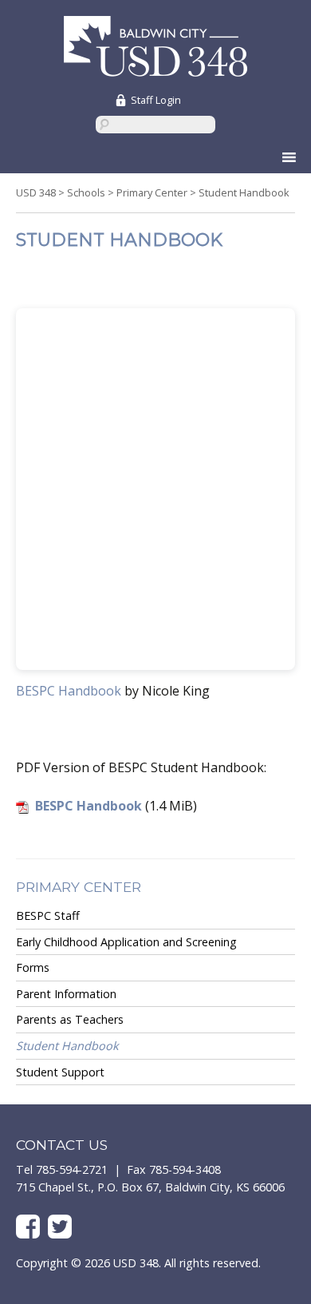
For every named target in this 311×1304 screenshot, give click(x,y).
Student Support (60, 1072)
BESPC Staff (48, 915)
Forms (32, 967)
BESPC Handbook (68, 691)
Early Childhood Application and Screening (126, 941)
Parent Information (66, 993)
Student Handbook (67, 1045)
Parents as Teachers (70, 1019)
